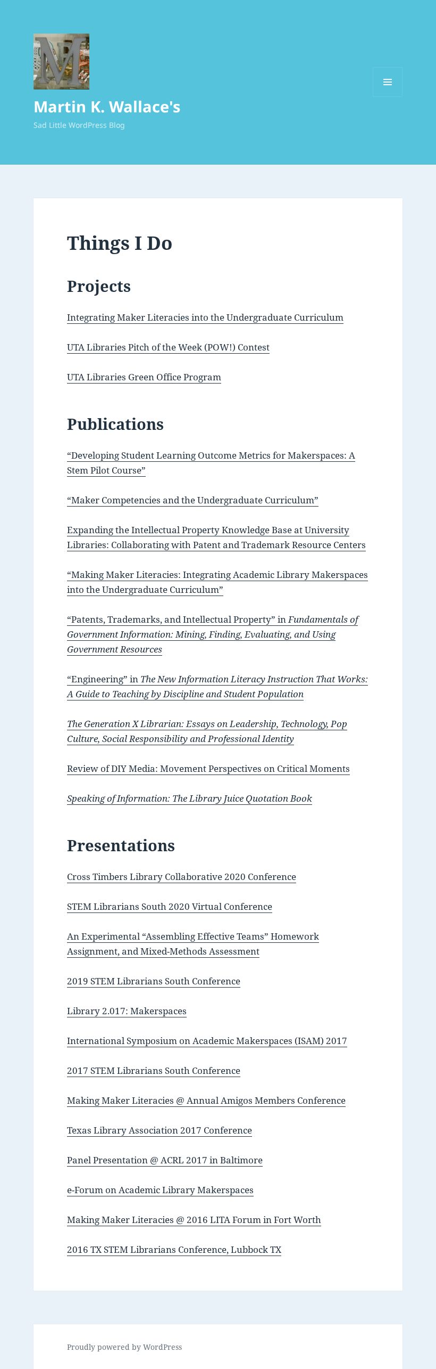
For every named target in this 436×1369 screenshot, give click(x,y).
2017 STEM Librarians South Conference (153, 1070)
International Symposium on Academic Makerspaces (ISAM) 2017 (207, 1040)
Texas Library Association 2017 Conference (159, 1130)
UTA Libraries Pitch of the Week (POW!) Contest (168, 347)
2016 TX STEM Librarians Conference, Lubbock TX (174, 1249)
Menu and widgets (388, 96)
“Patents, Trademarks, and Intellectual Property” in (212, 634)
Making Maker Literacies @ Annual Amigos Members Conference (206, 1100)
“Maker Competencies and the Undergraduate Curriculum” (192, 500)
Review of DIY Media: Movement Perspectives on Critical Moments (208, 768)
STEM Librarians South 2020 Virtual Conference (169, 906)
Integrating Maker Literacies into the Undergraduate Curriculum (205, 317)
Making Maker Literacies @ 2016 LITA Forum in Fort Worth (194, 1219)
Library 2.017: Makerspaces (127, 1011)
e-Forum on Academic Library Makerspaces (160, 1190)
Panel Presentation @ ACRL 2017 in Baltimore (165, 1160)
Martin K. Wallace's (106, 106)
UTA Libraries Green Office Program (144, 377)
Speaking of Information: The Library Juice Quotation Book (189, 798)
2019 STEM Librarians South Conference (153, 981)
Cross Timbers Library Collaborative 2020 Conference (181, 876)
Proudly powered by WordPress (124, 1347)
